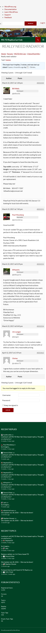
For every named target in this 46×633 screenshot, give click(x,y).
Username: (6, 395)
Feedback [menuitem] (8, 17)
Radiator (8, 60)
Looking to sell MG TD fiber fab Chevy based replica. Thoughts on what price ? (22, 438)
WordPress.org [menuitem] (10, 6)
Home (3, 54)
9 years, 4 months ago (15, 67)
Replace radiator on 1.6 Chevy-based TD (15, 554)
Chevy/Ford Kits (33, 54)
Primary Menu (43, 39)
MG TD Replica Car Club (11, 40)
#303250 (40, 83)
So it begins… (5, 447)
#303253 (40, 264)
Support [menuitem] (7, 15)
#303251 (40, 209)
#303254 (40, 326)
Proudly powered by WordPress (10, 630)
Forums (10, 54)
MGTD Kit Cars (20, 54)
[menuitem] (24, 23)
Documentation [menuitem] (10, 9)
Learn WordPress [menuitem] (11, 12)
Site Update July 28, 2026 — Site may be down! (17, 513)
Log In (8, 410)
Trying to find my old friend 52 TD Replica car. (17, 570)
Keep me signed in (11, 405)
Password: (6, 400)
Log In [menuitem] (42, 23)
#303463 (40, 353)
